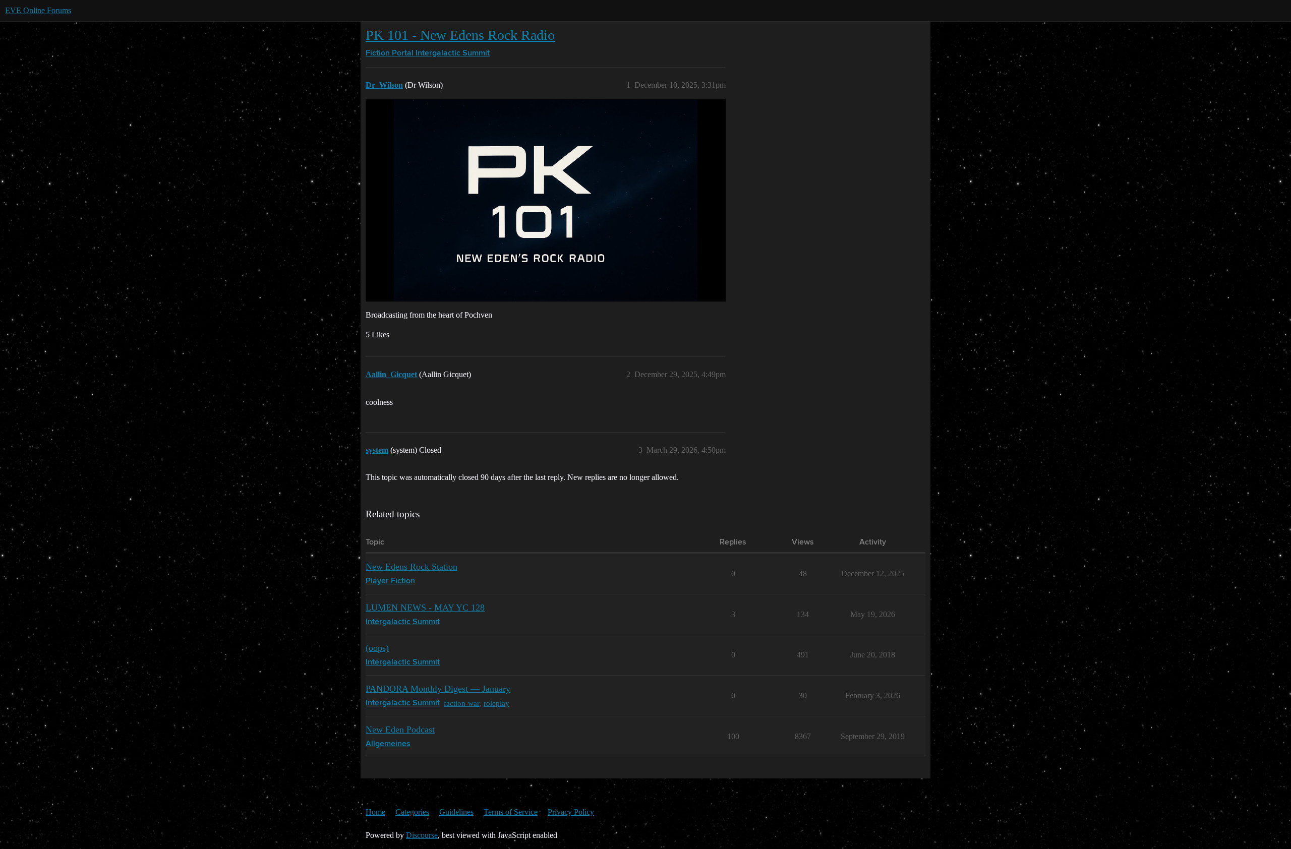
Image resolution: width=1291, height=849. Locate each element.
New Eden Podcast (400, 729)
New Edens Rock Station (411, 567)
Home (375, 812)
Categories (412, 812)
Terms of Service (511, 812)
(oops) (377, 648)
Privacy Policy (571, 812)
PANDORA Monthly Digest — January (438, 689)
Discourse (422, 835)
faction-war (462, 703)
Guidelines (456, 812)
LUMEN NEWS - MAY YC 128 (425, 607)
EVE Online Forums (38, 10)
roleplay (496, 703)
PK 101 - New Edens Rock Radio (460, 35)
